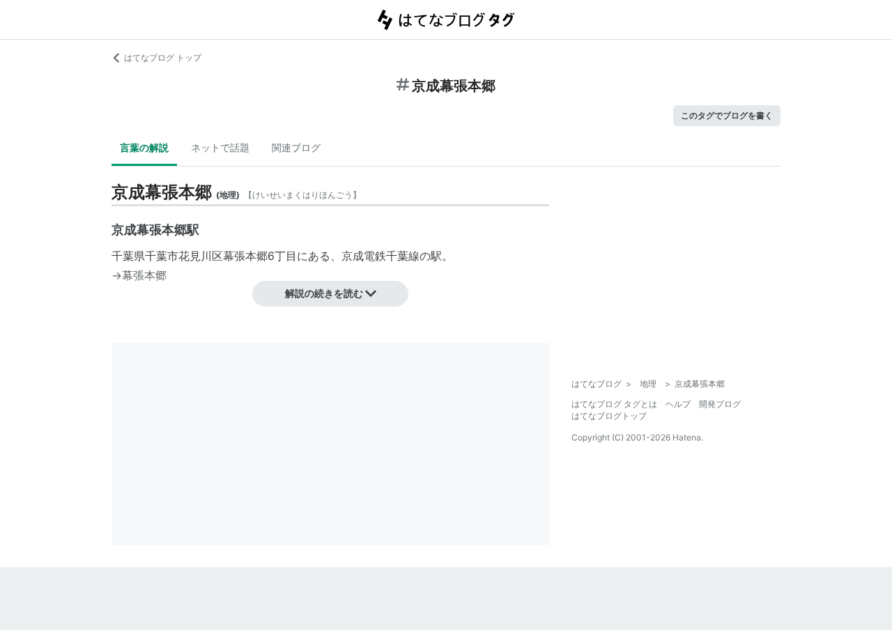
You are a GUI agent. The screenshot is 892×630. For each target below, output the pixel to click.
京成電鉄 (363, 256)
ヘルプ (678, 404)
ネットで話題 (220, 147)
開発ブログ (720, 404)
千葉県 (128, 256)
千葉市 (161, 256)
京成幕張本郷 (149, 229)
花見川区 (200, 256)
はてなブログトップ (609, 415)
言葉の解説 (144, 147)
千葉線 (403, 256)
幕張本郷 (245, 256)
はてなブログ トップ (162, 57)
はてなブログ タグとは (614, 404)
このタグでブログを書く (727, 115)
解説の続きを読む (324, 293)
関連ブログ (296, 147)
